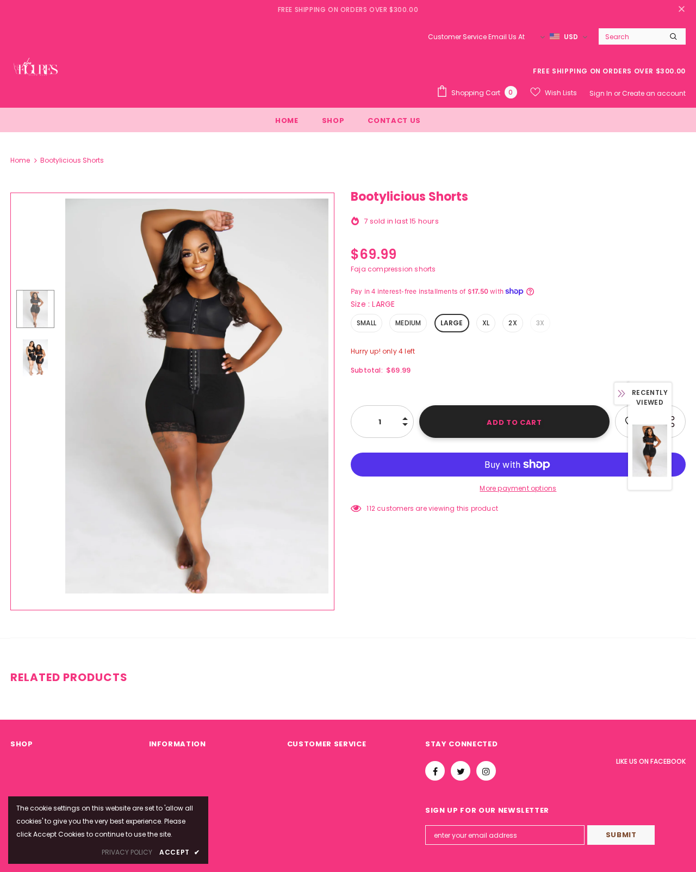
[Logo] (37, 72)
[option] (196, 396)
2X (512, 322)
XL (485, 322)
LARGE (451, 322)
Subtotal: (367, 370)
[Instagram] (486, 771)
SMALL (366, 322)
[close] (681, 9)
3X (540, 322)
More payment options (518, 488)
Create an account (654, 93)
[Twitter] (460, 771)
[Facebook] (435, 771)
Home (20, 160)
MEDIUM (408, 322)
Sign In (601, 93)
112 (370, 508)
